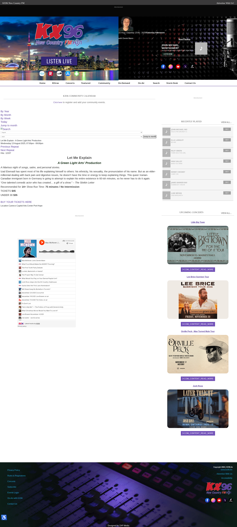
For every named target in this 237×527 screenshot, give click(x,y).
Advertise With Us (224, 474)
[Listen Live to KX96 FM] (59, 61)
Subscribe (11, 487)
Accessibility (226, 478)
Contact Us (190, 83)
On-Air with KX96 (15, 498)
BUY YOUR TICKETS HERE (16, 202)
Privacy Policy (13, 470)
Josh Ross (198, 386)
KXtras (55, 83)
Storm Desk (172, 83)
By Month (6, 115)
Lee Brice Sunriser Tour (198, 277)
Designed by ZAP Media (118, 526)
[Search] (5, 129)
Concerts (70, 83)
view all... (226, 122)
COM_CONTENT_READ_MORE (198, 269)
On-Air (141, 83)
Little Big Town (198, 222)
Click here (57, 102)
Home (42, 83)
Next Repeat (7, 150)
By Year (5, 111)
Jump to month (9, 125)
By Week (5, 118)
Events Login (13, 493)
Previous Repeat (10, 146)
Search (156, 83)
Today (4, 121)
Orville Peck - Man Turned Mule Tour (198, 331)
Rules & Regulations (16, 476)
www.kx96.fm (226, 470)
